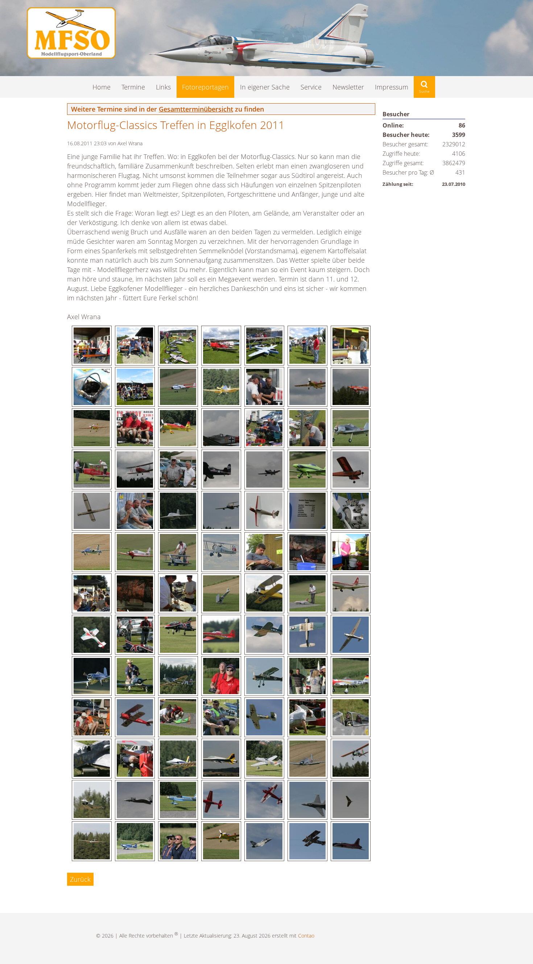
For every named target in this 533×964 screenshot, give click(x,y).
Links (163, 87)
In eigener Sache (265, 87)
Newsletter (348, 87)
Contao (306, 935)
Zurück (80, 879)
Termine (133, 87)
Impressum (391, 87)
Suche (424, 87)
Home (101, 87)
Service (311, 87)
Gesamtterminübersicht (196, 109)
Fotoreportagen (205, 87)
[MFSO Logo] (71, 56)
